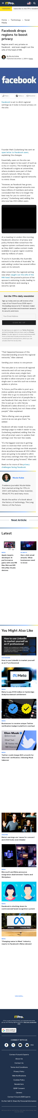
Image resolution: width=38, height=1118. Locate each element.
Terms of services (28, 330)
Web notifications (19, 1076)
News (31, 59)
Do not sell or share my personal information (19, 1101)
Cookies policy (19, 1080)
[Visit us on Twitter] (13, 1045)
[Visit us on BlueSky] (26, 1045)
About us (19, 1059)
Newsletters (19, 1084)
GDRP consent (19, 1088)
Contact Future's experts (19, 1054)
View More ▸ (19, 996)
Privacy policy (19, 1071)
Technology (16, 20)
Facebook (6, 102)
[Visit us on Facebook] (6, 1045)
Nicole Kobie (14, 56)
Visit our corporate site (27, 1023)
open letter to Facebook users (15, 152)
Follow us (21, 96)
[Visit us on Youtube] (20, 1045)
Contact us (19, 1063)
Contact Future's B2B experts (19, 1097)
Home (4, 20)
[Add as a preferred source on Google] (9, 1030)
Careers (19, 1092)
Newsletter (32, 96)
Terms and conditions (19, 1067)
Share (7, 96)
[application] (19, 217)
